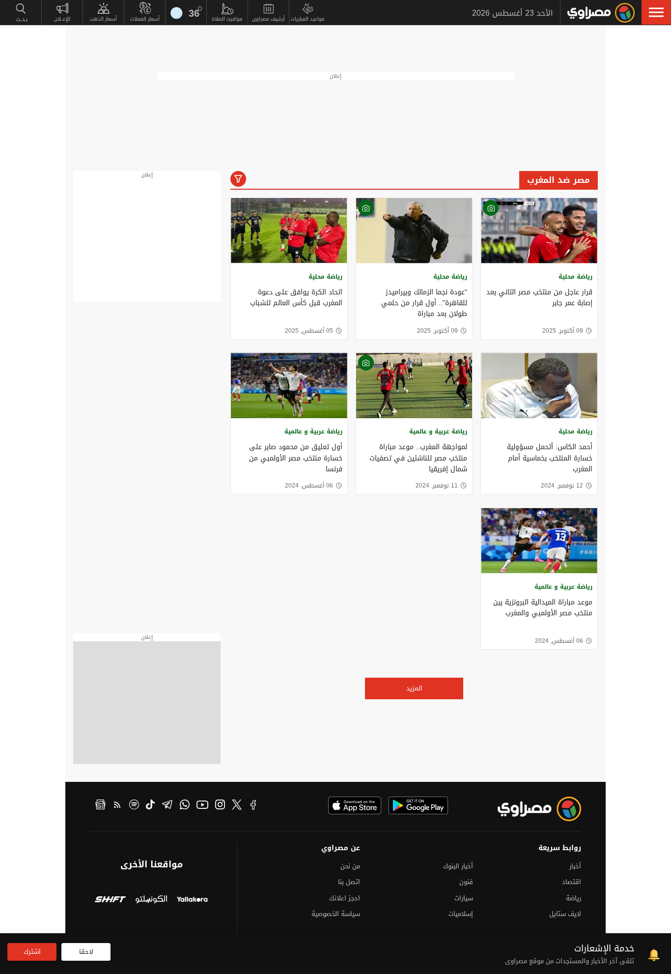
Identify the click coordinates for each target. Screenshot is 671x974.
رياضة (573, 898)
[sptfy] (134, 806)
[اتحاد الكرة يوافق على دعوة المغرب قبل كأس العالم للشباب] (289, 230)
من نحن (350, 866)
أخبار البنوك (458, 866)
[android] (418, 805)
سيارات (463, 898)
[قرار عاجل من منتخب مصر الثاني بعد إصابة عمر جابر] (539, 230)
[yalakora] (192, 900)
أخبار (575, 866)
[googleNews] (100, 806)
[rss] (117, 806)
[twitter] (237, 806)
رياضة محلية (575, 276)
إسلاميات (460, 914)
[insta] (220, 806)
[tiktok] (150, 806)
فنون (466, 882)
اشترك (32, 951)
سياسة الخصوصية (335, 914)
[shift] (110, 900)
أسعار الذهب (103, 19)
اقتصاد (571, 882)
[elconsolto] (151, 900)
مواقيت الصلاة (227, 19)
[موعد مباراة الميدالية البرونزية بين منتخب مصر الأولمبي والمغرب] (539, 540)
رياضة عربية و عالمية (438, 431)
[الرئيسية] (601, 13)
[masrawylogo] (530, 809)
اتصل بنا (349, 882)
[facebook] (253, 806)
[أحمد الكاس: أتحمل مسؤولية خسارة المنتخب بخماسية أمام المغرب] (539, 385)
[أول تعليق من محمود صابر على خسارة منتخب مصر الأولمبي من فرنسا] (289, 385)
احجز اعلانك (344, 898)
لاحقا (86, 951)
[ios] (354, 805)
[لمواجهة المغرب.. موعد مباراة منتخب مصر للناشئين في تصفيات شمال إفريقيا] (414, 385)
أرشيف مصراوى (268, 19)
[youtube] (202, 806)
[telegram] (167, 806)
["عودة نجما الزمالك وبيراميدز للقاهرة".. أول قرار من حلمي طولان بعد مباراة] (414, 230)
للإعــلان (62, 19)
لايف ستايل (565, 914)
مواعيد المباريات (308, 19)
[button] (656, 12)
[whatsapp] (185, 806)
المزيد (414, 688)
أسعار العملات (145, 19)
